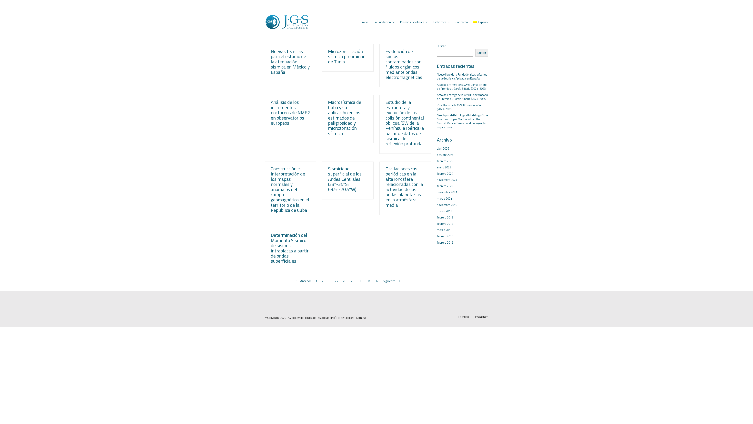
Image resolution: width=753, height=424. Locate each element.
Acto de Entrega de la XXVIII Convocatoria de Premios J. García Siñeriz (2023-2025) (462, 97)
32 (376, 281)
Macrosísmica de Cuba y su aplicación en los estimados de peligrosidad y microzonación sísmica (344, 118)
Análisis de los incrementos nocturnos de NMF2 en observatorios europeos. (290, 112)
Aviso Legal (295, 318)
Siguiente (389, 281)
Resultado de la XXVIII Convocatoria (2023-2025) (459, 107)
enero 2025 (444, 167)
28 (344, 281)
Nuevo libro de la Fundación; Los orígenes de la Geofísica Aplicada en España (462, 76)
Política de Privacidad (316, 318)
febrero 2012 (445, 243)
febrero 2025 (445, 161)
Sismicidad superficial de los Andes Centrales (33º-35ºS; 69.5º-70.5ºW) (345, 179)
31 (368, 281)
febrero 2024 (445, 174)
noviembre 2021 (447, 192)
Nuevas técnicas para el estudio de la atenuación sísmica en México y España (290, 62)
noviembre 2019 (447, 205)
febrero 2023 (445, 186)
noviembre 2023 (447, 180)
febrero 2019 (445, 217)
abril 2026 (443, 149)
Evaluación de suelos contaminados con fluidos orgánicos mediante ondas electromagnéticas (404, 64)
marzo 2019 (444, 211)
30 (360, 281)
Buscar (441, 46)
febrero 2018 (445, 224)
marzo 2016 (444, 230)
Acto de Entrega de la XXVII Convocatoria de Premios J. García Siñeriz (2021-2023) (462, 87)
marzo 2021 (444, 199)
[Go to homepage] (287, 22)
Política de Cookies (342, 318)
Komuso (361, 318)
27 (336, 281)
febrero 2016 (445, 236)
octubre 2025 (445, 155)
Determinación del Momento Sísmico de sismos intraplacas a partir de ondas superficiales (290, 247)
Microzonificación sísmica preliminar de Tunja (346, 56)
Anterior (305, 281)
